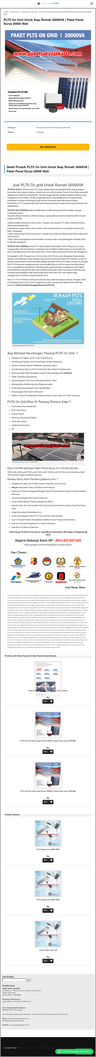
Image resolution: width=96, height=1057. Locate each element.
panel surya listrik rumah (44, 622)
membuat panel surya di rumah (22, 615)
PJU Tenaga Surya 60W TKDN (48, 900)
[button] (74, 1051)
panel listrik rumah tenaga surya (74, 617)
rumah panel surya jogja (34, 647)
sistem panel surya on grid (51, 647)
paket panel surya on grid (38, 617)
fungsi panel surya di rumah (71, 600)
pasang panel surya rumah (50, 642)
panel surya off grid (18, 625)
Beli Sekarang (48, 147)
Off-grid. (18, 218)
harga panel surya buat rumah (66, 602)
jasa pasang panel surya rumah (77, 610)
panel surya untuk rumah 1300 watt (74, 635)
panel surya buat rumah (51, 620)
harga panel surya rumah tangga (23, 605)
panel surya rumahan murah (32, 630)
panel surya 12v (12, 620)
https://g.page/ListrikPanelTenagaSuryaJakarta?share (48, 544)
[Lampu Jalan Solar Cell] (48, 934)
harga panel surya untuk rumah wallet (67, 607)
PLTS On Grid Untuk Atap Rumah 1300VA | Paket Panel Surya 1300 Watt (48, 741)
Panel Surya (15, 12)
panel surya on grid (32, 625)
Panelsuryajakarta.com (43, 479)
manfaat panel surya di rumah (58, 612)
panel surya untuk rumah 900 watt (66, 637)
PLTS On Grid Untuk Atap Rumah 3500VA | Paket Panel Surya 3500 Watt (48, 791)
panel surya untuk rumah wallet (32, 640)
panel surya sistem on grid (50, 630)
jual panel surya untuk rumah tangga (35, 612)
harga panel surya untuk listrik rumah (72, 605)
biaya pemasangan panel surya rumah (46, 598)
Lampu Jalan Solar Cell (48, 950)
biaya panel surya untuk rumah (22, 598)
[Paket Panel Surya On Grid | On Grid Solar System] (48, 679)
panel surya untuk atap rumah (64, 632)
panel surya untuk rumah (54, 635)
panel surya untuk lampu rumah (35, 635)
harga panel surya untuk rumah (17, 607)
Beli (45, 701)
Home (6, 12)
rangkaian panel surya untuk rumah (67, 645)
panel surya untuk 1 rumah (26, 632)
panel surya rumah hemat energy (41, 627)
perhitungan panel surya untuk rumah (42, 645)
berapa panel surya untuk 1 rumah (40, 595)
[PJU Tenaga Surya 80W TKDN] (48, 833)
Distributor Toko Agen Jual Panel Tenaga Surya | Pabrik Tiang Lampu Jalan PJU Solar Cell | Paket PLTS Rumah (54, 1048)
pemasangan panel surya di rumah (71, 642)
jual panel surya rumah (14, 612)
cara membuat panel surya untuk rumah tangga (28, 600)
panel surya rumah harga (20, 627)
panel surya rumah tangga (61, 627)
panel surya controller (67, 620)
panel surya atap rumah (35, 620)
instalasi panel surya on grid (33, 610)
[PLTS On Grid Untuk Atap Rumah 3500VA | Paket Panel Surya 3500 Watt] (48, 775)
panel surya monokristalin (61, 622)
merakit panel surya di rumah (74, 615)
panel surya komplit (18, 622)
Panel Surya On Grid (29, 12)
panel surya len (31, 622)
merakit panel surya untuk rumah (18, 617)
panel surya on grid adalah (47, 625)
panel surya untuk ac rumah (45, 632)
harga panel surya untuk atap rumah (47, 605)
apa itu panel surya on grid (19, 595)
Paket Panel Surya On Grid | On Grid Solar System (48, 691)
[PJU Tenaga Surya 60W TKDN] (48, 884)
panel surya (69, 249)
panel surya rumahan (77, 627)
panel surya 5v (22, 620)
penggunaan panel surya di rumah (18, 645)
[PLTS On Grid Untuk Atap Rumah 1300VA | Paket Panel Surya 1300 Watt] (48, 725)
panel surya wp (47, 640)
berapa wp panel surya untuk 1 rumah (64, 595)
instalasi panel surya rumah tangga (54, 610)
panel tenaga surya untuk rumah (63, 640)
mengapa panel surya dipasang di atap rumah (49, 615)
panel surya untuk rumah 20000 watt (19, 637)
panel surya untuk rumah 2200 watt (43, 637)
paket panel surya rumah (55, 617)
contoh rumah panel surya (53, 600)
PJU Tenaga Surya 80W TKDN (48, 849)
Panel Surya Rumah (62, 127)
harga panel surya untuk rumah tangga (41, 607)
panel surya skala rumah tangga (70, 630)
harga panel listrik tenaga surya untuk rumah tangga (37, 602)
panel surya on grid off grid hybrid (68, 625)
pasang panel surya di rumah (31, 642)
